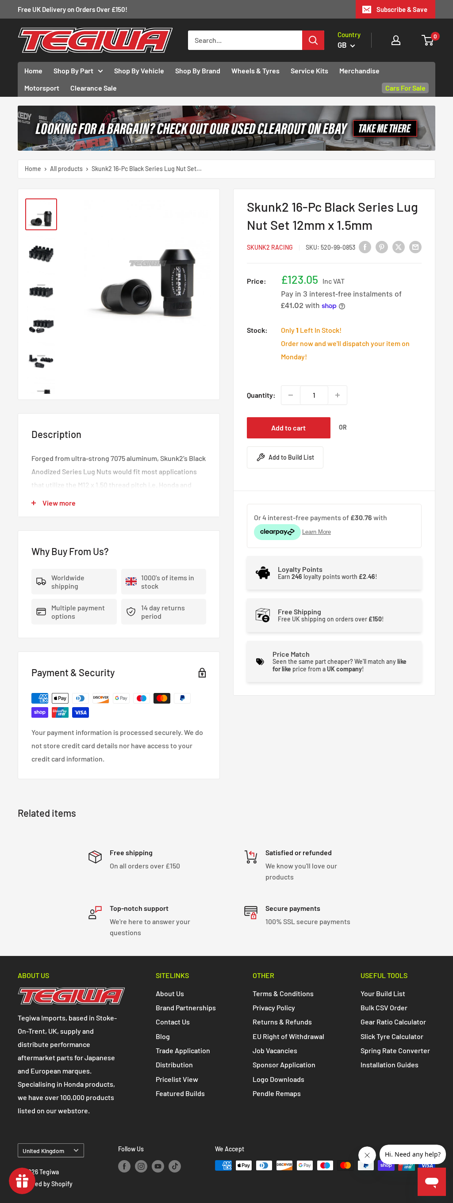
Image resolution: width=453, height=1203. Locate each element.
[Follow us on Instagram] (141, 1166)
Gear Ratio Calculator (393, 1021)
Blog (163, 1036)
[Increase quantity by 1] (337, 395)
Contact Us (173, 1021)
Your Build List (383, 993)
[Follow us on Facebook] (124, 1166)
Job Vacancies (275, 1050)
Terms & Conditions (283, 993)
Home (33, 70)
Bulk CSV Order (384, 1007)
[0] (428, 40)
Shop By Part (73, 70)
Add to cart (288, 427)
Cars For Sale (405, 88)
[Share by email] (415, 246)
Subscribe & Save (401, 9)
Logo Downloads (278, 1079)
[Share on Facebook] (365, 246)
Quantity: (261, 395)
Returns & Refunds (282, 1021)
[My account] (396, 40)
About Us (170, 993)
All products (66, 168)
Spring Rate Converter (395, 1050)
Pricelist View (177, 1079)
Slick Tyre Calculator (392, 1036)
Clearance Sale (93, 88)
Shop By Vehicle (139, 70)
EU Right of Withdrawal (288, 1036)
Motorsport (41, 88)
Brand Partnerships (186, 1007)
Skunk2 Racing (270, 247)
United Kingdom (43, 1150)
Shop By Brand (197, 70)
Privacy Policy (274, 1007)
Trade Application (183, 1050)
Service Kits (309, 70)
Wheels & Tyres (255, 70)
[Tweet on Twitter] (398, 246)
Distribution (174, 1064)
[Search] (313, 40)
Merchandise (359, 70)
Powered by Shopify (45, 1184)
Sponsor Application (284, 1064)
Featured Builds (180, 1093)
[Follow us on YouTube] (158, 1166)
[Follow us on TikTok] (175, 1166)
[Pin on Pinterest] (382, 246)
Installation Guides (389, 1064)
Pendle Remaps (277, 1093)
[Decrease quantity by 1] (290, 395)
